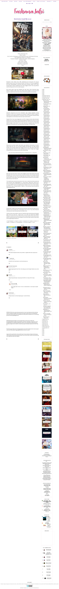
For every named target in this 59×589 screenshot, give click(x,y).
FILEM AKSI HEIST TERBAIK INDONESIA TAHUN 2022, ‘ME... (47, 216)
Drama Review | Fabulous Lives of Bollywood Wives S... (47, 195)
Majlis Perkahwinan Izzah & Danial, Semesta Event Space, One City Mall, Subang (46, 388)
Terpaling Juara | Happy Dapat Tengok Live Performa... (47, 168)
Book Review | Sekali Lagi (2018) (46, 208)
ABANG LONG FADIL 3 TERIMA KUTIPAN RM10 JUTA (47, 237)
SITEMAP (54, 1)
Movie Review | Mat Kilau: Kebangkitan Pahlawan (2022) (46, 202)
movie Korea (8, 238)
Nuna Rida (48, 569)
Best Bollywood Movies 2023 (47, 468)
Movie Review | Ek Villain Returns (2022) (47, 206)
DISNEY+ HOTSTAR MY (41, 1)
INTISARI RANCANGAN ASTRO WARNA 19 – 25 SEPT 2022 (47, 188)
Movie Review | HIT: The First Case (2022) (47, 271)
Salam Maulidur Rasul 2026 (47, 507)
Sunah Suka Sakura (47, 506)
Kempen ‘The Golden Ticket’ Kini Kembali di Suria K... (47, 314)
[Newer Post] (6, 243)
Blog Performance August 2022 (46, 317)
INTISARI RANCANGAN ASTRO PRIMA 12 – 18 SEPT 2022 (47, 256)
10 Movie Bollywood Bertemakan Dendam (46, 477)
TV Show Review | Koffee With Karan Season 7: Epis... (46, 125)
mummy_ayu (12, 258)
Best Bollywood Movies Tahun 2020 (47, 466)
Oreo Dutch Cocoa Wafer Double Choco (47, 210)
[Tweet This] (36, 238)
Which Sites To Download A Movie (47, 456)
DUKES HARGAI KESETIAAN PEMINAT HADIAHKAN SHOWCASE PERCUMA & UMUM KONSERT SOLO (46, 377)
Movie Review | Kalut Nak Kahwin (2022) (46, 198)
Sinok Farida (48, 572)
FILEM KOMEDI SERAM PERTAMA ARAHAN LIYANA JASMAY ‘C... (47, 281)
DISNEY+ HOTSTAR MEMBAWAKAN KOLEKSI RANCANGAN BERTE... (47, 220)
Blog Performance (27, 1)
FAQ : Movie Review (47, 454)
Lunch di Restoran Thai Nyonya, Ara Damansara (47, 231)
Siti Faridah (48, 557)
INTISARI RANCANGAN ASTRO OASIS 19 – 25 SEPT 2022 (47, 191)
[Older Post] (38, 243)
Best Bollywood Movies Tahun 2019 (47, 464)
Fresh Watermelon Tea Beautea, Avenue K (47, 422)
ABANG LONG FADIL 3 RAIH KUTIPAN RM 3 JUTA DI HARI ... (47, 246)
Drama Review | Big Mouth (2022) (46, 156)
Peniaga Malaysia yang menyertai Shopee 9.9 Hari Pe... (47, 174)
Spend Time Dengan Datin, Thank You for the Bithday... (47, 291)
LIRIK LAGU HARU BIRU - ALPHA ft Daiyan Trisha (46, 432)
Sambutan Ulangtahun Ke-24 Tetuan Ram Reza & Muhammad (47, 307)
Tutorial (11, 1)
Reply (9, 254)
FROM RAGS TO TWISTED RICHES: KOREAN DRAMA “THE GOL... (47, 311)
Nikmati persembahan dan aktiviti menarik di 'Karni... (47, 164)
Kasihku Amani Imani (47, 488)
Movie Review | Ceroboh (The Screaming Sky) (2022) (47, 158)
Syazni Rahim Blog (47, 484)
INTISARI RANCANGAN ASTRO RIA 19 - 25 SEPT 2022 (47, 182)
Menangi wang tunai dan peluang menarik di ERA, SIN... (47, 243)
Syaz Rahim (48, 560)
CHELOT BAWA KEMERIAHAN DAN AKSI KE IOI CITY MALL (46, 411)
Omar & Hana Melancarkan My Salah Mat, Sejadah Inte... (46, 263)
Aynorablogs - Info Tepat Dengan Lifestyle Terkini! (47, 501)
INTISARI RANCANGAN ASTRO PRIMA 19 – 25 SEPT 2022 (47, 185)
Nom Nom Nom (5, 1)
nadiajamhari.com (47, 509)
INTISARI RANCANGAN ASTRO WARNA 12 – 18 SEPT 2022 (47, 249)
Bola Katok (47, 523)
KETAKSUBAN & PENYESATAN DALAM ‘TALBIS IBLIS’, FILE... (47, 148)
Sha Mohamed (11, 292)
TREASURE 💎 (49, 1)
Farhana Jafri (13, 283)
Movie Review (46, 454)
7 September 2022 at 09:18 (12, 259)
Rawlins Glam (47, 516)
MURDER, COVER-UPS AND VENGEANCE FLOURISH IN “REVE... (47, 227)
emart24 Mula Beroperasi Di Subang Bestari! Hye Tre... (47, 298)
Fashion (20, 1)
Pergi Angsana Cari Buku (47, 493)
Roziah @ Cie (48, 566)
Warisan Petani (48, 563)
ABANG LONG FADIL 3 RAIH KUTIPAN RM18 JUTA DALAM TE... (47, 171)
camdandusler (49, 578)
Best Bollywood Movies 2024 (47, 469)
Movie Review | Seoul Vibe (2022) (47, 273)
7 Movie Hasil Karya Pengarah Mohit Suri (46, 476)
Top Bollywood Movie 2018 (46, 462)
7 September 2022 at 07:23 (12, 250)
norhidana (10, 249)
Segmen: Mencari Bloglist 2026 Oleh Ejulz (47, 503)
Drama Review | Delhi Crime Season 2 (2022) (47, 278)
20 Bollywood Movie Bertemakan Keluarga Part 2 (46, 473)
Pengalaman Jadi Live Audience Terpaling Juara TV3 (47, 288)
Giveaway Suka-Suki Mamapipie (46, 107)
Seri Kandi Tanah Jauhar (13, 266)
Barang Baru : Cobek (47, 510)
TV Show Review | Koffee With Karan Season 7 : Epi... (46, 138)
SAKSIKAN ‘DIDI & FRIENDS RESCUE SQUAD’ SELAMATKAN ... (47, 285)
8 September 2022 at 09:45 (14, 284)
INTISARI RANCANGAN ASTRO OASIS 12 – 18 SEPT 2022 (47, 259)
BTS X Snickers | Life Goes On (46, 304)
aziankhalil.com (47, 491)
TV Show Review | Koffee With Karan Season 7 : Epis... (46, 128)
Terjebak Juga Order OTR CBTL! (47, 486)
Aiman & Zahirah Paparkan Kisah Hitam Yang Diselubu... (47, 101)
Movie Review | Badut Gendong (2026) (47, 400)
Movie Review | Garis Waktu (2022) (46, 153)
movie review (14, 238)
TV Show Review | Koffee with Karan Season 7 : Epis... (46, 109)
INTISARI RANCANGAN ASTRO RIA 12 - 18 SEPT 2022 (47, 252)
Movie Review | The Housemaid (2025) (47, 367)
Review (15, 1)
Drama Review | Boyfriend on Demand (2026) (46, 443)
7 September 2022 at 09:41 (12, 267)
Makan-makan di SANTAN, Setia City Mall (46, 295)
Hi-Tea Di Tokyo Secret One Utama (47, 104)
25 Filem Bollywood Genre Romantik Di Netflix (46, 479)
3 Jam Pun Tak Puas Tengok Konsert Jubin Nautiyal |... (47, 301)
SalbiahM (10, 274)
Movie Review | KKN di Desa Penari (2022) (47, 200)
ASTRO (34, 1)
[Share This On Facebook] (35, 238)
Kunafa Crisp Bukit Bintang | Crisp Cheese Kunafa (46, 161)
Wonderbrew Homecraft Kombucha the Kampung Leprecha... (47, 212)
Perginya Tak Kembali (47, 489)
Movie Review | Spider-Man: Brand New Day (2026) (47, 356)
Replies (11, 281)
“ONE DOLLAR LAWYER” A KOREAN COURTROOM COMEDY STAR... (47, 178)
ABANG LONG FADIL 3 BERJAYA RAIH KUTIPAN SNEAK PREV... (47, 267)
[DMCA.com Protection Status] (29, 586)
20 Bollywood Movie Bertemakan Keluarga (47, 471)
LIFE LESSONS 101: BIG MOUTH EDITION (47, 240)
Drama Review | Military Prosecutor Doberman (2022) (47, 275)
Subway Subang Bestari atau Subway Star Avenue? (47, 234)
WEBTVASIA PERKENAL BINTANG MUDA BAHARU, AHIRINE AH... (47, 224)
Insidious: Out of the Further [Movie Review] (49, 519)
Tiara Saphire (47, 495)
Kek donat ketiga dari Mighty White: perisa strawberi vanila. (48, 526)
